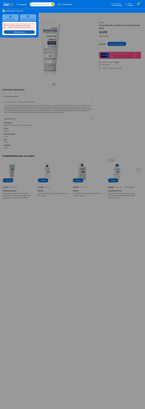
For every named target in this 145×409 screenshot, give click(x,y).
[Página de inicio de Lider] (8, 4)
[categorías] (52, 4)
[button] (116, 4)
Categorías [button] (23, 4)
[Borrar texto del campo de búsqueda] (49, 4)
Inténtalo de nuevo (19, 32)
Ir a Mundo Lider (66, 4)
